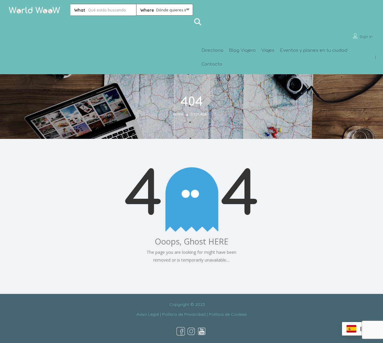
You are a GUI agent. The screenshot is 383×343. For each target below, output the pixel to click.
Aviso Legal (147, 314)
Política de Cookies (228, 314)
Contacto (211, 64)
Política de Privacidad (184, 314)
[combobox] (165, 11)
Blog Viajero (242, 50)
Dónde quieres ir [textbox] (171, 10)
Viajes (267, 50)
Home (178, 114)
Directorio (212, 50)
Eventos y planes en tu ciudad (313, 50)
